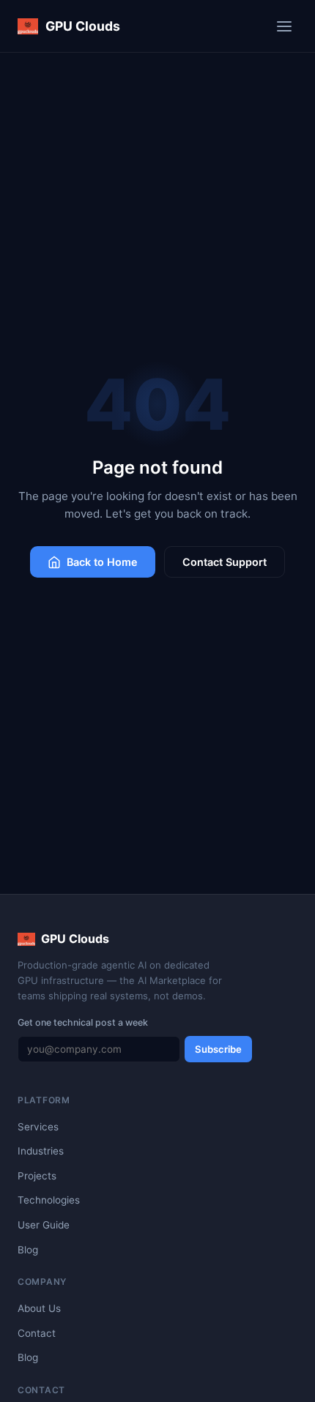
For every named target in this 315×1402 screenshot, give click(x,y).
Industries (41, 1151)
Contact (37, 1333)
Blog (28, 1250)
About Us (39, 1308)
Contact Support (224, 562)
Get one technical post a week (83, 1022)
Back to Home (102, 562)
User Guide (44, 1225)
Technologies (49, 1200)
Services (38, 1127)
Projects (37, 1176)
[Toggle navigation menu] (284, 26)
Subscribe (218, 1049)
